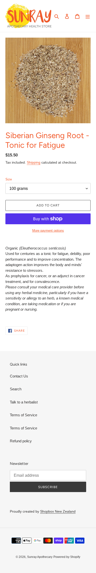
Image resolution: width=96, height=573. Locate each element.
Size (8, 179)
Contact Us (19, 376)
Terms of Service (23, 415)
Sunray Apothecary (39, 557)
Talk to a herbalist (24, 402)
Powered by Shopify (66, 557)
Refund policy (21, 441)
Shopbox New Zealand (58, 511)
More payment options (48, 230)
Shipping (33, 162)
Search (15, 389)
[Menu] (87, 16)
